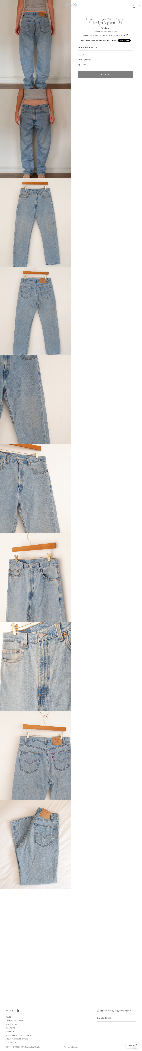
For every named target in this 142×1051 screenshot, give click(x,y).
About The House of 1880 (17, 1039)
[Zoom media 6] (35, 488)
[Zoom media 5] (35, 399)
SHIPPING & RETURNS (14, 1020)
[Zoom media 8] (35, 666)
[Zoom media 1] (35, 44)
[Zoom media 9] (35, 755)
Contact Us (11, 1043)
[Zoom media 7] (35, 577)
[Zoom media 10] (35, 844)
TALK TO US (10, 1028)
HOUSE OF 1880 (18, 1047)
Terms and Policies (71, 1047)
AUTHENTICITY (11, 1031)
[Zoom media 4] (35, 311)
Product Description (87, 47)
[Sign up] (133, 1018)
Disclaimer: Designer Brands (19, 1035)
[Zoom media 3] (35, 222)
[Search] (9, 7)
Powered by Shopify (32, 1047)
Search (9, 1017)
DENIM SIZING (11, 1024)
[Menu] (3, 6)
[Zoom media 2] (35, 133)
